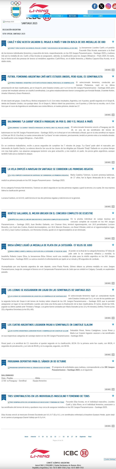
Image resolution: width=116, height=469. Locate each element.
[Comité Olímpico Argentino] (16, 11)
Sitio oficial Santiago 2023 (13, 34)
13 (55, 436)
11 (47, 436)
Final (89, 436)
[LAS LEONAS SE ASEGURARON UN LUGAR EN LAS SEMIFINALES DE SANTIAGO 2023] (38, 296)
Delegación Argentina (11, 29)
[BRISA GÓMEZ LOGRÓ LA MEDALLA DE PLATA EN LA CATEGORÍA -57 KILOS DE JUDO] (38, 251)
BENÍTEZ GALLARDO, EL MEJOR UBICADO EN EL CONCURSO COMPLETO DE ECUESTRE (50, 213)
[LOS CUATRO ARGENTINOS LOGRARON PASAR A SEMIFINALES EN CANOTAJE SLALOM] (39, 331)
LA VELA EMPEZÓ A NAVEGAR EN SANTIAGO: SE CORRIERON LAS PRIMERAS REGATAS (50, 169)
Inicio (26, 436)
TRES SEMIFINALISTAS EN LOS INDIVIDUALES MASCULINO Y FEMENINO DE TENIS (48, 396)
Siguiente (83, 436)
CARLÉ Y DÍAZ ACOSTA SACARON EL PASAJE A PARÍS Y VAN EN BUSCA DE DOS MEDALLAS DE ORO (56, 42)
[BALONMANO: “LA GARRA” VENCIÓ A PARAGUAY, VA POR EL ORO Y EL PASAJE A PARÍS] (39, 128)
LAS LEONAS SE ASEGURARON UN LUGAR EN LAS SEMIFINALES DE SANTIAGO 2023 (49, 290)
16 (68, 436)
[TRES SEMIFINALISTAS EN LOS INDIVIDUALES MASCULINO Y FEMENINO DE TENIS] (37, 402)
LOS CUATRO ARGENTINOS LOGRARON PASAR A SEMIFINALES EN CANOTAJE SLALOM (50, 324)
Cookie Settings (110, 459)
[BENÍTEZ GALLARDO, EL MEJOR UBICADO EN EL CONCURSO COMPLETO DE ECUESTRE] (39, 219)
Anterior (33, 436)
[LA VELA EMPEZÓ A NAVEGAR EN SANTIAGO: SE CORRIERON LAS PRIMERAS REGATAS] (39, 175)
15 (63, 436)
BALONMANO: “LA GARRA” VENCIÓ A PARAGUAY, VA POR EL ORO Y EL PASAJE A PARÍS (50, 121)
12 (51, 436)
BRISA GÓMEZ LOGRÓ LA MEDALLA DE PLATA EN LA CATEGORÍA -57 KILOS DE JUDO (50, 245)
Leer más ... (108, 70)
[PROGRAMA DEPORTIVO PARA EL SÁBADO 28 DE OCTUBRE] (30, 367)
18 (76, 436)
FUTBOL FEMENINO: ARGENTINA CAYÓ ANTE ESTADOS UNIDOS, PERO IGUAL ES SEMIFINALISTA (55, 76)
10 (43, 436)
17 (72, 436)
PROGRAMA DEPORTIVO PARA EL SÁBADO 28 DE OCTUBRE (37, 361)
